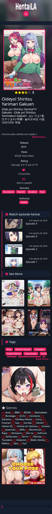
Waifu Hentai (37, 440)
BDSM (27, 412)
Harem (21, 191)
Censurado (31, 353)
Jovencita (10, 429)
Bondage (10, 415)
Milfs (22, 429)
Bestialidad (40, 412)
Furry (39, 419)
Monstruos (35, 429)
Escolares (8, 191)
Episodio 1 (31, 261)
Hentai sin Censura (27, 426)
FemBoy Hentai (23, 419)
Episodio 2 (31, 249)
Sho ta (30, 433)
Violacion (21, 440)
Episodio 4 (31, 223)
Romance (16, 433)
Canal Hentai (14, 353)
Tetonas (37, 436)
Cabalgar (40, 349)
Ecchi (22, 415)
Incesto (32, 191)
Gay (17, 422)
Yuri (42, 191)
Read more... (39, 136)
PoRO (24, 202)
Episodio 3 (31, 236)
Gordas (27, 422)
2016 (23, 146)
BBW (17, 412)
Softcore (42, 433)
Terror (25, 436)
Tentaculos (11, 436)
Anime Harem (23, 349)
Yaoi (16, 443)
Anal (9, 349)
